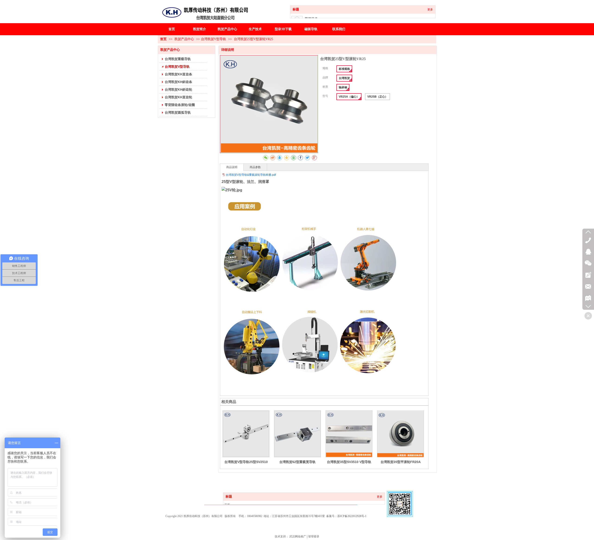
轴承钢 (343, 87)
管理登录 (313, 536)
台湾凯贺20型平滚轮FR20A (401, 462)
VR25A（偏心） (349, 96)
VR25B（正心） (377, 96)
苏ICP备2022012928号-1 (351, 516)
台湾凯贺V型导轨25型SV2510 (246, 462)
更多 (430, 9)
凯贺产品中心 (184, 39)
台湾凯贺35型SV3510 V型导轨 (349, 462)
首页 (163, 39)
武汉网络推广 (297, 536)
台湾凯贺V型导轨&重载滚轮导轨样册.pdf (251, 174)
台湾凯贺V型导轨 (213, 39)
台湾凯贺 (344, 78)
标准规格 (344, 68)
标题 (296, 9)
